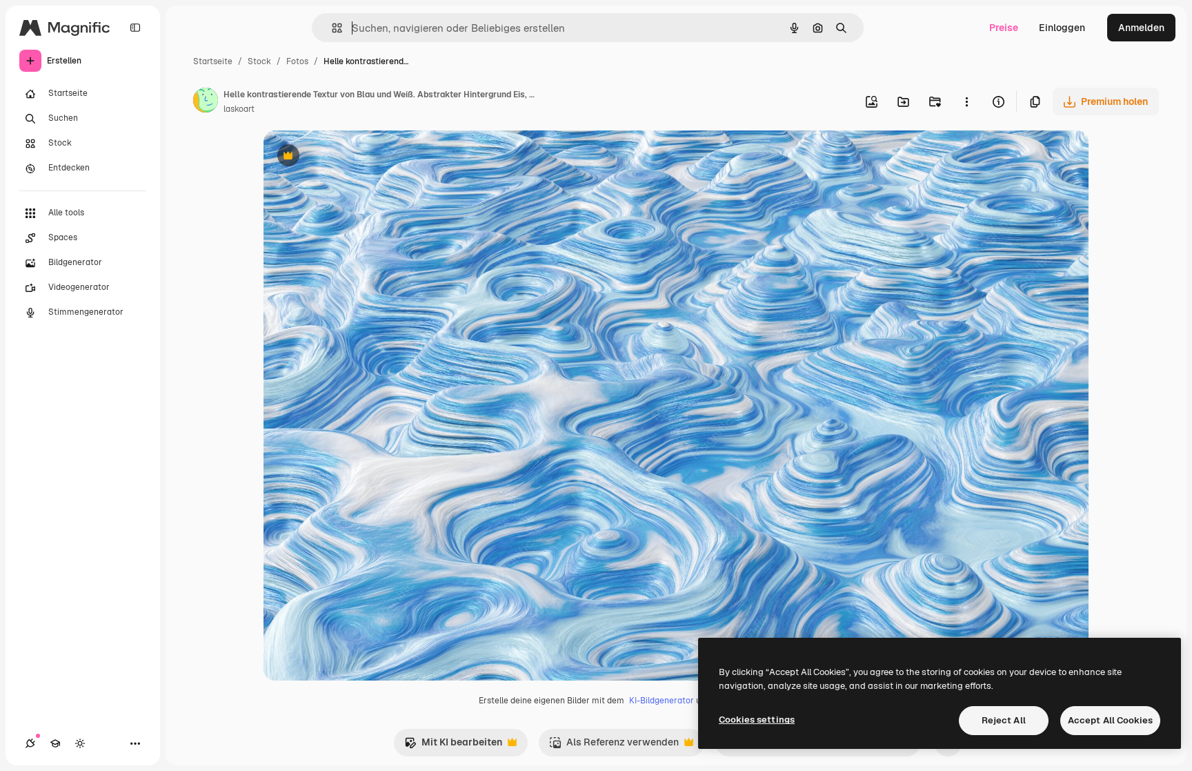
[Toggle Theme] (80, 743)
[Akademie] (55, 743)
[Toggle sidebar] (135, 28)
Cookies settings (757, 719)
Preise (1003, 27)
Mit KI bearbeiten (453, 746)
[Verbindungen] (30, 743)
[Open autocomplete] (331, 28)
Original (351, 157)
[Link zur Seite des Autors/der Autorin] (205, 102)
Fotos (297, 61)
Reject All (1004, 720)
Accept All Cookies (1110, 720)
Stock (259, 61)
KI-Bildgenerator (661, 700)
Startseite (212, 61)
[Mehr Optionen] (966, 101)
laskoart (239, 109)
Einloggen (1062, 27)
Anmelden (1141, 27)
